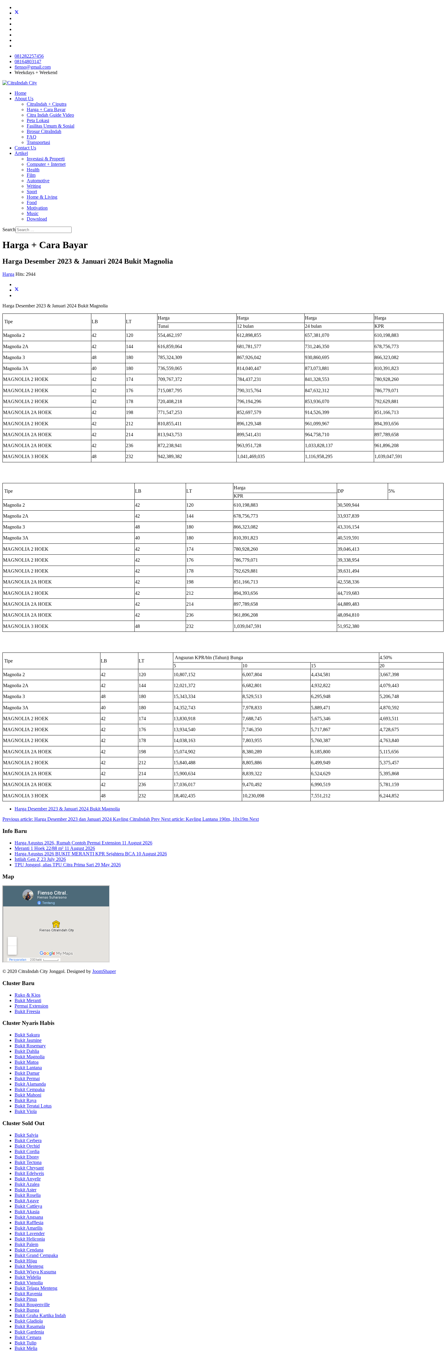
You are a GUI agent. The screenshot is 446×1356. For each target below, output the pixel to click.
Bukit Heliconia (30, 1238)
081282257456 (29, 56)
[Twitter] (17, 12)
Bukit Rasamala (30, 1326)
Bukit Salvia (26, 1135)
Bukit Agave (27, 1200)
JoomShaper (104, 971)
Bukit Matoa (27, 1062)
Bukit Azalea (27, 1184)
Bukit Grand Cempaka (36, 1255)
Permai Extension (31, 1005)
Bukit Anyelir (28, 1178)
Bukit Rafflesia (29, 1222)
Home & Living (42, 197)
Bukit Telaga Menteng (36, 1288)
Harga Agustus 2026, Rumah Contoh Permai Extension (83, 842)
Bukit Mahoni (28, 1094)
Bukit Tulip (25, 1342)
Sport (32, 191)
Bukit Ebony (27, 1156)
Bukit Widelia (28, 1277)
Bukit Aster (25, 1189)
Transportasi (38, 142)
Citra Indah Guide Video (50, 115)
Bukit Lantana (28, 1067)
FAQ (31, 136)
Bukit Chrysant (29, 1167)
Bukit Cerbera (28, 1140)
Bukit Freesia (27, 1011)
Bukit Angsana (29, 1217)
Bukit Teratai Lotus (33, 1105)
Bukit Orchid (27, 1146)
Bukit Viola (26, 1111)
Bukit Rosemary (30, 1045)
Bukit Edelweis (29, 1173)
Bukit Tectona (28, 1162)
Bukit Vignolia (29, 1282)
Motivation (37, 208)
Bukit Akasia (27, 1211)
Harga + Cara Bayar (46, 109)
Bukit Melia (26, 1348)
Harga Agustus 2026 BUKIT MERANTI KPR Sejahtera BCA (91, 853)
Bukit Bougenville (32, 1304)
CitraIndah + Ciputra (46, 104)
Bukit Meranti (28, 1000)
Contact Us (25, 147)
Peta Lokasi (38, 120)
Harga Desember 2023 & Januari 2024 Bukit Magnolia (67, 808)
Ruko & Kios (27, 995)
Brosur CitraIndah (44, 131)
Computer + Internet (46, 164)
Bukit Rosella (28, 1195)
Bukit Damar (27, 1073)
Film (31, 175)
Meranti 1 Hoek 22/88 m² (55, 848)
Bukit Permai (27, 1078)
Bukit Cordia (27, 1151)
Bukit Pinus (26, 1299)
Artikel (21, 153)
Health (33, 169)
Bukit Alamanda (30, 1084)
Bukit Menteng (29, 1266)
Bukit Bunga (27, 1310)
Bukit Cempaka (30, 1089)
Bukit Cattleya (28, 1206)
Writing (34, 186)
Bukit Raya (25, 1100)
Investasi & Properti (46, 158)
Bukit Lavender (30, 1233)
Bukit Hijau (26, 1260)
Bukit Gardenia (29, 1331)
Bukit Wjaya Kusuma (35, 1271)
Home (20, 93)
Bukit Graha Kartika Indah (40, 1315)
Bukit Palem (26, 1244)
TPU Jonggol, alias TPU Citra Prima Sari (68, 864)
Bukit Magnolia (30, 1056)
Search (8, 229)
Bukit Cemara (28, 1337)
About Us (24, 98)
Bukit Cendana (29, 1249)
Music (33, 213)
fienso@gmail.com (33, 67)
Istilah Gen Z (40, 859)
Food (32, 202)
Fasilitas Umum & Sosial (50, 125)
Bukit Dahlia (27, 1051)
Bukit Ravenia (28, 1293)
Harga (8, 274)
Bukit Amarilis (28, 1228)
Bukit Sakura (27, 1034)
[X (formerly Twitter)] (17, 290)
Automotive (38, 180)
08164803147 (28, 61)
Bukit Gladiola (29, 1320)
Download (37, 218)
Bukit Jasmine (28, 1040)
